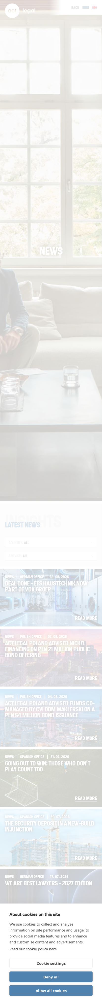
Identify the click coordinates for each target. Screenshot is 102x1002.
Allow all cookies (51, 990)
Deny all (51, 976)
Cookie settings (51, 963)
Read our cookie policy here (33, 948)
